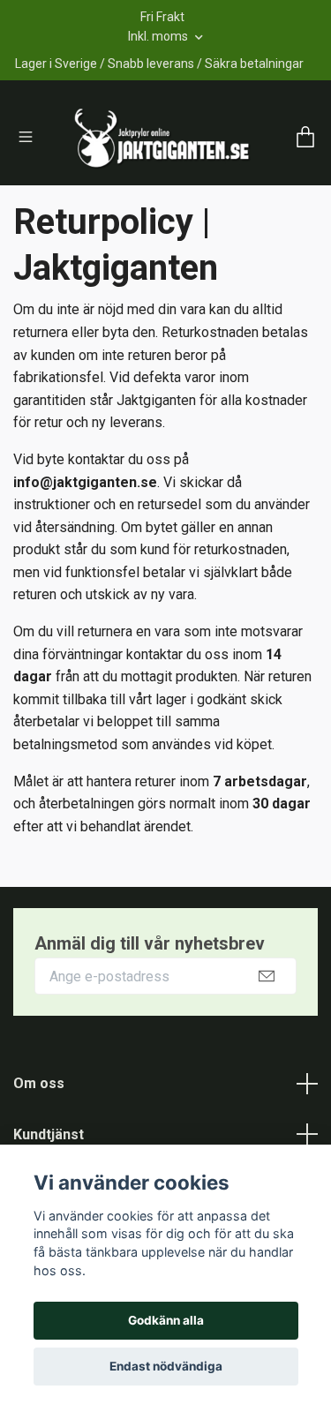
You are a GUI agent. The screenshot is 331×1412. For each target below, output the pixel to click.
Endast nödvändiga (165, 1366)
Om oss (38, 1141)
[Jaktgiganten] (183, 154)
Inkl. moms (159, 36)
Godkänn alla (166, 1320)
